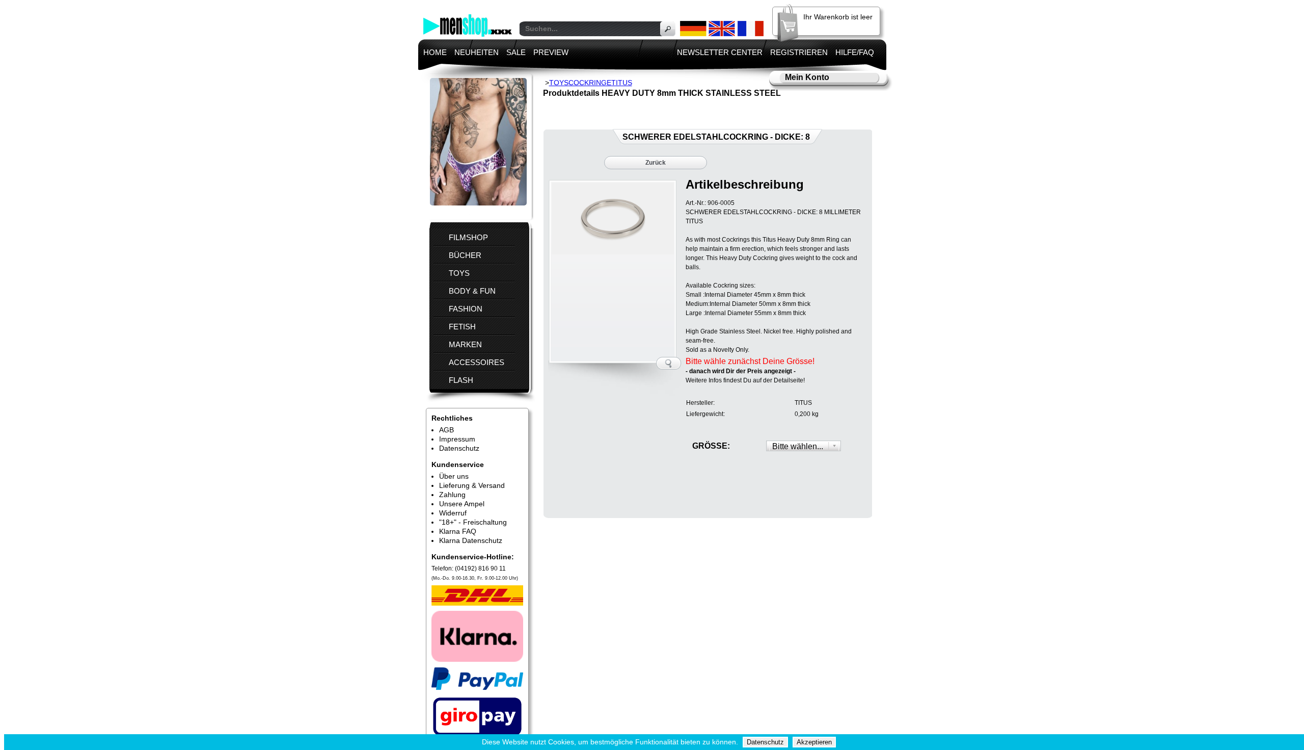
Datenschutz (459, 448)
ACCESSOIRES (476, 362)
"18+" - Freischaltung (473, 522)
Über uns (454, 476)
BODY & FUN (472, 291)
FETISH (462, 326)
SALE (516, 52)
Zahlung (452, 494)
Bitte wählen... (797, 446)
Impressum (457, 439)
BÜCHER (465, 255)
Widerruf (453, 513)
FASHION (465, 308)
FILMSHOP (468, 237)
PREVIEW (550, 52)
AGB (446, 430)
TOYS (459, 273)
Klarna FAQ (457, 531)
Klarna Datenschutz (470, 540)
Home (435, 52)
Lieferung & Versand (472, 485)
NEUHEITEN (476, 52)
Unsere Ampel (461, 504)
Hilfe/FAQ (854, 52)
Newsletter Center (720, 52)
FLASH (461, 380)
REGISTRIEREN (799, 52)
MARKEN (465, 344)
